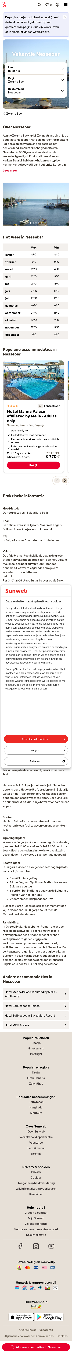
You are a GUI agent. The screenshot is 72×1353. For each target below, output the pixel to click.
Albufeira (36, 1113)
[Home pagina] (3, 5)
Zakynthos (36, 1083)
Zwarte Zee (20, 135)
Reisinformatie (36, 1235)
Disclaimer (36, 1194)
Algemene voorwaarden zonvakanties (29, 1336)
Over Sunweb (36, 1131)
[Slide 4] (38, 223)
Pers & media (36, 1148)
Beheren (34, 761)
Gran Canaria (36, 1078)
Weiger (35, 750)
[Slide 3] (36, 223)
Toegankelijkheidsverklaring (36, 1183)
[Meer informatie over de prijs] (58, 456)
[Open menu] (66, 5)
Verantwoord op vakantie (36, 1137)
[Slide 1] (30, 223)
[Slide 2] (33, 223)
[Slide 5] (41, 223)
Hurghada (36, 1107)
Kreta (36, 1072)
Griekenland (36, 1048)
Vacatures (36, 1142)
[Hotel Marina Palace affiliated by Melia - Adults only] (33, 416)
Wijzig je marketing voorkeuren (36, 1188)
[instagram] (36, 1248)
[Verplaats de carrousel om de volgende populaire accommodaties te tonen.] (64, 480)
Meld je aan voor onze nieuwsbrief (36, 1229)
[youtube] (51, 1248)
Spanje (36, 1043)
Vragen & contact (36, 1212)
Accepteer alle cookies (35, 739)
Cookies (36, 1177)
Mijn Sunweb (36, 1218)
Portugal (36, 1054)
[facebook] (20, 1248)
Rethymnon (36, 1102)
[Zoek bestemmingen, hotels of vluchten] (39, 4)
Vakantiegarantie (36, 1223)
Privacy (36, 1172)
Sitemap (36, 1153)
